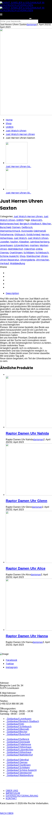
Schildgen (29, 252)
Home (9, 119)
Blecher (46, 223)
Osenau (4, 252)
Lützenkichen (21, 245)
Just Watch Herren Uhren (20, 134)
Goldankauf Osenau (16, 762)
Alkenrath (36, 220)
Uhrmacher (42, 259)
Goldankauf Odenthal (17, 760)
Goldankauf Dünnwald (18, 742)
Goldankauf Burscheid (18, 734)
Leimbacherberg (39, 241)
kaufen (14, 241)
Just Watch (20, 238)
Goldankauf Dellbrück (17, 739)
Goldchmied (33, 234)
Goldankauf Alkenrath (17, 729)
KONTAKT (11, 798)
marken (34, 245)
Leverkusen (6, 245)
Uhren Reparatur (9, 259)
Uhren (44, 256)
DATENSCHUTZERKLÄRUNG (22, 796)
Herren (45, 234)
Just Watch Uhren (16, 130)
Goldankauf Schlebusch (18, 726)
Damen (16, 227)
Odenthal (29, 249)
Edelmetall (40, 231)
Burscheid (5, 227)
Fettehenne (6, 234)
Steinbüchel (33, 256)
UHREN (9, 127)
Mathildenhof (15, 249)
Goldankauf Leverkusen (18, 718)
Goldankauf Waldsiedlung (19, 775)
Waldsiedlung (17, 263)
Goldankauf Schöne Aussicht (21, 770)
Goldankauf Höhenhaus (18, 747)
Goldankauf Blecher (16, 731)
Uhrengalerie (27, 259)
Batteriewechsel (9, 223)
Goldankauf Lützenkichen (19, 749)
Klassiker (24, 241)
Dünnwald (26, 231)
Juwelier (4, 241)
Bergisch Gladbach (30, 223)
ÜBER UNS (12, 790)
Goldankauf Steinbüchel (19, 773)
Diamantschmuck (10, 231)
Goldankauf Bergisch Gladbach (22, 721)
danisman (32, 24)
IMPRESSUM (13, 793)
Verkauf (4, 263)
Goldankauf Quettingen (18, 765)
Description (12, 293)
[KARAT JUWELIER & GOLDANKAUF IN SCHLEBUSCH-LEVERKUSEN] (26, 5)
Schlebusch (42, 252)
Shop (9, 123)
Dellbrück (27, 227)
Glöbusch (19, 234)
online (39, 249)
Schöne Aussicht (9, 256)
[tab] (29, 293)
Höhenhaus (6, 238)
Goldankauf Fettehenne (18, 744)
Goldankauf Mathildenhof (19, 755)
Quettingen (16, 252)
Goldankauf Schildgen (18, 767)
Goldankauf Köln (15, 724)
